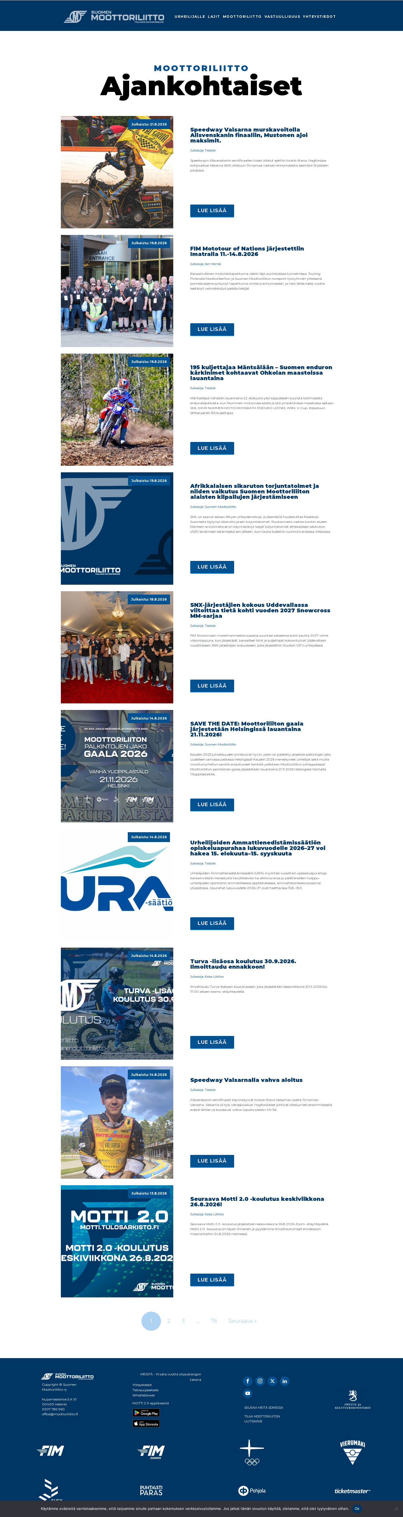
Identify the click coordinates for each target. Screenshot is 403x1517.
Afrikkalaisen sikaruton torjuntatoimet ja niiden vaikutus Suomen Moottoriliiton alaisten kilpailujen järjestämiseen (254, 491)
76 (214, 1321)
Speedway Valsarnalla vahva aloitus (246, 1080)
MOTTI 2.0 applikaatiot (150, 1403)
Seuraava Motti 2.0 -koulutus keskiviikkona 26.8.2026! (257, 1201)
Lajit (214, 16)
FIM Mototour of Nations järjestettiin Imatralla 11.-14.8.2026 (247, 251)
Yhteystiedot (319, 16)
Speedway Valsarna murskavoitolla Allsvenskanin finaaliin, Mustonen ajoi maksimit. (249, 135)
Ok (357, 1508)
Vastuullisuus (282, 16)
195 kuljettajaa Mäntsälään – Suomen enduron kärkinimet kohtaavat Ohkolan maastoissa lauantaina (261, 373)
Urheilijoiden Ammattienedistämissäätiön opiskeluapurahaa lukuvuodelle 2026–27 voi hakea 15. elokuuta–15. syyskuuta (257, 848)
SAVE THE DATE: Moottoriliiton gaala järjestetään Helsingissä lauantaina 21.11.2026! (246, 729)
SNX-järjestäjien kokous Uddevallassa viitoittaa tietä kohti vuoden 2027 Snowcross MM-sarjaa (260, 610)
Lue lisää (212, 211)
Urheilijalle (190, 16)
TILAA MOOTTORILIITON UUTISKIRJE (262, 1418)
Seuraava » (242, 1321)
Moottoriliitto (242, 16)
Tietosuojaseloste (145, 1390)
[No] (396, 1509)
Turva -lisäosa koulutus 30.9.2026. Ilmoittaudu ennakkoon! (243, 964)
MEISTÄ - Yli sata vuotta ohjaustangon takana (170, 1376)
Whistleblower (143, 1395)
